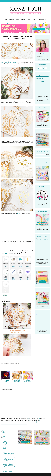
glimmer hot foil (6, 363)
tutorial (15, 363)
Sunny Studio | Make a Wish (8, 464)
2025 (3, 431)
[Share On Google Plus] (32, 361)
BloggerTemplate (12, 474)
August (4, 443)
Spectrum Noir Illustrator (6, 422)
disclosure (6, 253)
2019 (3, 437)
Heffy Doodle (42, 418)
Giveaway (10, 418)
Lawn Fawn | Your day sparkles (8, 461)
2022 (3, 433)
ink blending (34, 420)
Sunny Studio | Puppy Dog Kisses (8, 463)
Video (18, 363)
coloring (19, 420)
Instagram (30, 242)
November (5, 440)
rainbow (12, 420)
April (4, 448)
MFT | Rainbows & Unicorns (8, 455)
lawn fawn (3, 418)
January (4, 452)
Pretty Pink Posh (4, 420)
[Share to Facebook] (26, 361)
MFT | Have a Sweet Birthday (8, 465)
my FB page (19, 213)
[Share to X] (28, 361)
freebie (38, 422)
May (4, 447)
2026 (3, 430)
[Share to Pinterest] (30, 361)
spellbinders (12, 363)
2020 (3, 436)
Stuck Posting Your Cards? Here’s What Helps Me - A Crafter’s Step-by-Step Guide (42, 164)
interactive (16, 422)
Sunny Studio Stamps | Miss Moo (8, 453)
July (4, 444)
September (5, 442)
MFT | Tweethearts (6, 460)
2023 (3, 432)
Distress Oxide (24, 422)
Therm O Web (27, 420)
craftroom (32, 422)
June (4, 446)
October (4, 441)
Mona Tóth (5, 474)
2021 (3, 435)
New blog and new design (7, 454)
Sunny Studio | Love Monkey (8, 459)
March (4, 449)
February (4, 451)
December (5, 438)
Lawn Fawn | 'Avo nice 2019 (7, 471)
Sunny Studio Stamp (32, 418)
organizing (45, 422)
